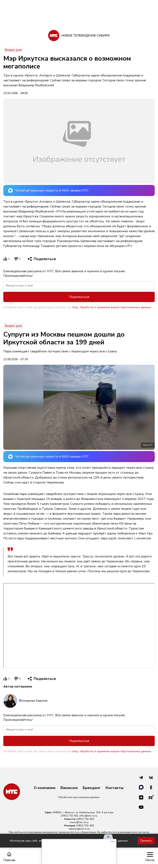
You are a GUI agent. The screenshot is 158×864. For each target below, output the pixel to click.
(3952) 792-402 (85, 819)
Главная (9, 860)
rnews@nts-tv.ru (79, 822)
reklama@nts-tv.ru (79, 829)
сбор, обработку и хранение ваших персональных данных (111, 307)
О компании (45, 788)
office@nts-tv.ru (88, 815)
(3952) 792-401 (69, 815)
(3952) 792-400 (85, 825)
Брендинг (92, 788)
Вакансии (69, 788)
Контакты (115, 788)
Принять (146, 841)
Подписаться (79, 297)
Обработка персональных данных (78, 797)
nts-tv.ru (75, 832)
